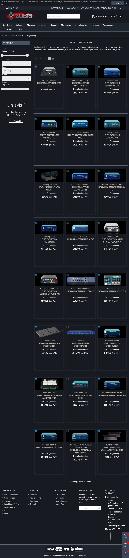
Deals (21, 29)
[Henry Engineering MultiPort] (80, 279)
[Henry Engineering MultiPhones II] (80, 71)
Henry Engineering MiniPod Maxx (49, 84)
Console (54, 25)
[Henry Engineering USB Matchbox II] (80, 436)
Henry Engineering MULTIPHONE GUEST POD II (49, 292)
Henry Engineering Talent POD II (80, 396)
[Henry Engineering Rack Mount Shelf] (49, 332)
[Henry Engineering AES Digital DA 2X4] (80, 123)
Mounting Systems (49, 185)
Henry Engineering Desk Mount (49, 188)
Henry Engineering (49, 80)
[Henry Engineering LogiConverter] (80, 175)
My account (60, 495)
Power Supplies (80, 237)
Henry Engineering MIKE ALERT (80, 239)
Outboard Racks (49, 341)
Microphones (66, 25)
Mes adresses (61, 501)
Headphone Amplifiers (80, 80)
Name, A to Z (39, 59)
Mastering (31, 25)
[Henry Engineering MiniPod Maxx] (49, 71)
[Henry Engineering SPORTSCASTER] (80, 332)
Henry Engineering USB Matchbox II (80, 451)
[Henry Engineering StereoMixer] (112, 332)
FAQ (5, 510)
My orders (60, 498)
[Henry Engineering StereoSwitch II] (112, 71)
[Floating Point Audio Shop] (20, 16)
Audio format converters (80, 133)
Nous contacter (10, 498)
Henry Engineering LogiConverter (80, 188)
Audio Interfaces (81, 25)
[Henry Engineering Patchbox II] (112, 279)
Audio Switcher (112, 80)
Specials (33, 495)
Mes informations (63, 504)
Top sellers (34, 504)
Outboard (20, 25)
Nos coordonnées (11, 495)
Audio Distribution (112, 289)
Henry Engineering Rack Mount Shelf (49, 344)
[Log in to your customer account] (121, 8)
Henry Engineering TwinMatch (112, 395)
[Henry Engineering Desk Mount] (49, 175)
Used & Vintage (9, 29)
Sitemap (7, 514)
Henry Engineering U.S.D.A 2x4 (49, 447)
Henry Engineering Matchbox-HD (112, 188)
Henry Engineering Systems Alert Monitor (49, 396)
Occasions (34, 501)
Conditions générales (12, 504)
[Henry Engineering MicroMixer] (49, 227)
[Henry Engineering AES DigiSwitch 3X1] (49, 123)
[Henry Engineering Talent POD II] (80, 384)
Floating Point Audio (114, 499)
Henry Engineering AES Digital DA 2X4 (80, 136)
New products (35, 498)
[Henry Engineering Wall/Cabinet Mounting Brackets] (112, 436)
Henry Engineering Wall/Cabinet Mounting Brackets (112, 450)
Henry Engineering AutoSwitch (112, 136)
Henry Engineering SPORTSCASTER (80, 344)
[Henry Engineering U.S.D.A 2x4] (49, 436)
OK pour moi (117, 3)
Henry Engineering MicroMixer (49, 240)
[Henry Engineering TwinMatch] (112, 384)
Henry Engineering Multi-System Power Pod (112, 240)
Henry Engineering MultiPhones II (80, 84)
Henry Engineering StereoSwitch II (112, 84)
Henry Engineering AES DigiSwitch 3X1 (49, 136)
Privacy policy (9, 507)
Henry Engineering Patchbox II (112, 291)
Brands (9, 25)
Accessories (108, 25)
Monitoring (43, 25)
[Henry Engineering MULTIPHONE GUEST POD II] (49, 279)
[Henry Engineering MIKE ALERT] (80, 227)
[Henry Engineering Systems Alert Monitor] (49, 384)
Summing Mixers (49, 237)
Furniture (95, 25)
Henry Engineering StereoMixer (112, 344)
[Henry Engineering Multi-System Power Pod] (112, 227)
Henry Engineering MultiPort (81, 291)
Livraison (7, 501)
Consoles (80, 341)
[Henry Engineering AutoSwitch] (112, 123)
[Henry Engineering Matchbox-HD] (112, 175)
